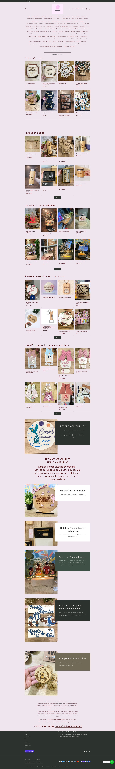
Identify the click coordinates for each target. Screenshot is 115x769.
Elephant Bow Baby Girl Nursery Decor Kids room (32, 405)
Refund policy (27, 738)
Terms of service (54, 766)
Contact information (67, 766)
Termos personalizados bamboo (82, 153)
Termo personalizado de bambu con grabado (32, 191)
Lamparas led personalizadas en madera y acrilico (31, 262)
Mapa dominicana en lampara (64, 231)
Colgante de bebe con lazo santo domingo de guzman (32, 372)
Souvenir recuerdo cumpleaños (82, 331)
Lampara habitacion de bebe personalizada (81, 232)
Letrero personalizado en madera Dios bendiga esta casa (49, 84)
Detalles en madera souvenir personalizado (81, 84)
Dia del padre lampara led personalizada (47, 262)
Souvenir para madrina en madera (49, 297)
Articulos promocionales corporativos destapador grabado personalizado (49, 327)
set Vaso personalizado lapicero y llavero (49, 189)
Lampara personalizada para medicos (31, 232)
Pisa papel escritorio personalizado (32, 112)
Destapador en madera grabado (65, 297)
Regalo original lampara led (81, 261)
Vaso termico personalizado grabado (81, 183)
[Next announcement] (70, 1)
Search (26, 734)
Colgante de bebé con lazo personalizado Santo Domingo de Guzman (49, 369)
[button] (26, 9)
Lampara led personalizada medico (65, 261)
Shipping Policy (28, 745)
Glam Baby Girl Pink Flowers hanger (64, 376)
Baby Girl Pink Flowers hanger (81, 371)
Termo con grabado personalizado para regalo (49, 159)
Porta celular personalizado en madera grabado (64, 159)
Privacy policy (48, 766)
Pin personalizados (62, 83)
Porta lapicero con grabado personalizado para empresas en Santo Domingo (32, 154)
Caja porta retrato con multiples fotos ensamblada (82, 113)
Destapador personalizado (30, 330)
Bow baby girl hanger (63, 407)
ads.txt (26, 747)
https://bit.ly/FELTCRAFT (68, 726)
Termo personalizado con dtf (64, 188)
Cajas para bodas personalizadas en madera (82, 303)
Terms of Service (28, 736)
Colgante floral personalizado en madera (32, 303)
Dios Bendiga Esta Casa (30, 83)
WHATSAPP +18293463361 (57, 51)
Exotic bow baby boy (80, 404)
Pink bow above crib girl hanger (48, 404)
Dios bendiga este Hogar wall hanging (48, 113)
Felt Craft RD (29, 766)
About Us (26, 740)
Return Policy (27, 743)
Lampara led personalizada (47, 233)
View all (57, 197)
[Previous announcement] (44, 1)
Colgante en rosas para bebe (64, 331)
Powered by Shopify (35, 766)
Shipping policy (60, 766)
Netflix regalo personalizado (64, 115)
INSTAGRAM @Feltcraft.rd (57, 54)
